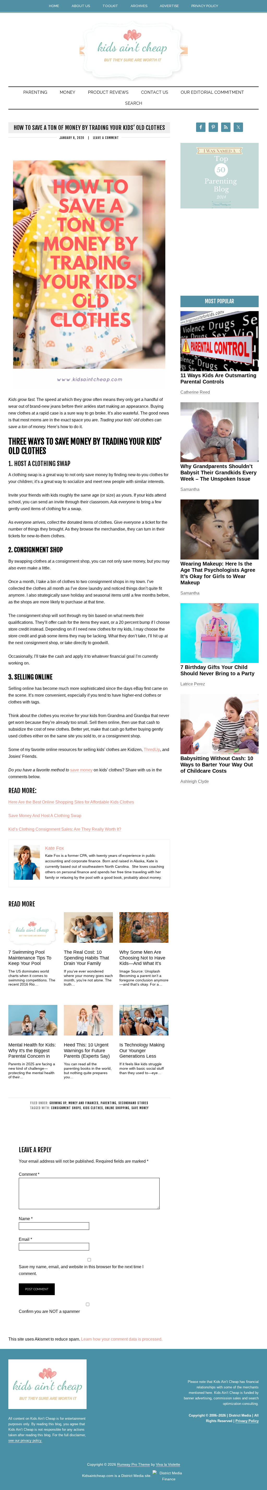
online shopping (117, 1108)
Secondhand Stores (133, 1103)
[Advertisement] (219, 255)
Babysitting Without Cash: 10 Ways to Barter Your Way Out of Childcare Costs (216, 764)
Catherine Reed (195, 392)
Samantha (189, 489)
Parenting (108, 1103)
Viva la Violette (168, 1464)
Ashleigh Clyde (194, 781)
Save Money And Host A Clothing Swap (44, 815)
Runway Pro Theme (133, 1464)
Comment (29, 1174)
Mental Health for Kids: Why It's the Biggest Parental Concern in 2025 (32, 1053)
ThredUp (152, 749)
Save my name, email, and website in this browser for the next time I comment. (81, 1270)
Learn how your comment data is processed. (121, 1339)
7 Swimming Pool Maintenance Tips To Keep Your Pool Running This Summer (31, 961)
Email (25, 1239)
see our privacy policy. (25, 1440)
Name (26, 1219)
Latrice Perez (192, 684)
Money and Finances (84, 1103)
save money (81, 770)
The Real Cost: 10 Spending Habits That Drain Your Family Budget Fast (86, 961)
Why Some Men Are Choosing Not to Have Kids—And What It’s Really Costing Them (142, 961)
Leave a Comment (106, 138)
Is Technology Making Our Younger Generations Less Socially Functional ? (142, 1053)
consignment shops (66, 1108)
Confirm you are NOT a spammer (49, 1311)
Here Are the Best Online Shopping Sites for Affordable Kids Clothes (71, 802)
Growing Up (58, 1103)
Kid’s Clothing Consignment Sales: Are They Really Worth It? (64, 829)
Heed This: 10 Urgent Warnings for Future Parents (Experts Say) (87, 1050)
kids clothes (93, 1108)
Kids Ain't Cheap (133, 42)
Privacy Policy (247, 1421)
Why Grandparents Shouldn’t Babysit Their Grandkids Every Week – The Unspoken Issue (218, 472)
